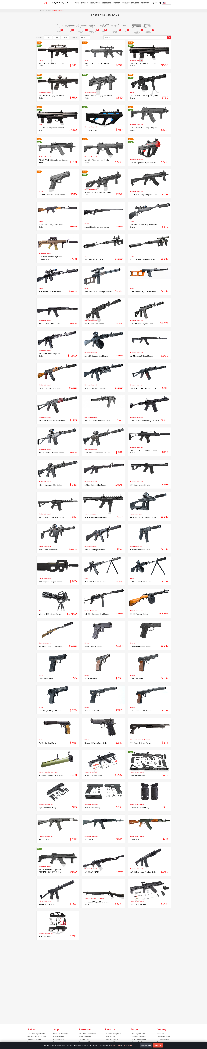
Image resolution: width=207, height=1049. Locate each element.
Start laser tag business (36, 1034)
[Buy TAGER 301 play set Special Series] (149, 179)
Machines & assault (136, 60)
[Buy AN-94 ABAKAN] (103, 861)
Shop (77, 3)
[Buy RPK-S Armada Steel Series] (149, 566)
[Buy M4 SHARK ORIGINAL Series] (58, 504)
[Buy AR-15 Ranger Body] (149, 762)
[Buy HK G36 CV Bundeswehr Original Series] (149, 437)
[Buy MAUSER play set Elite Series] (103, 212)
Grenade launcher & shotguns (140, 740)
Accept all (158, 1045)
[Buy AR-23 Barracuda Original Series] (149, 859)
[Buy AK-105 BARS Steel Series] (58, 310)
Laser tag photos (111, 1039)
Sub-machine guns (91, 92)
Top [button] (56, 37)
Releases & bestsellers (87, 1034)
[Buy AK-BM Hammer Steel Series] (103, 341)
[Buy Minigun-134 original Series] (58, 600)
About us (160, 1034)
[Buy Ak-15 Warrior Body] (149, 892)
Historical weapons (91, 611)
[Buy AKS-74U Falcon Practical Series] (58, 405)
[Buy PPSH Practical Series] (149, 599)
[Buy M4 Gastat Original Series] (149, 728)
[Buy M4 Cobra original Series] (149, 469)
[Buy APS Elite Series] (149, 663)
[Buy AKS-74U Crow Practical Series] (149, 373)
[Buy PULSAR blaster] (103, 117)
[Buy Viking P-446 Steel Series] (149, 631)
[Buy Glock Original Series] (103, 631)
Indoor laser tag (59, 1039)
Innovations (95, 3)
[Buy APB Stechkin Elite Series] (149, 695)
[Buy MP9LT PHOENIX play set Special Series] (103, 85)
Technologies (84, 1039)
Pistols (41, 191)
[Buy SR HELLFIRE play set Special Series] (58, 52)
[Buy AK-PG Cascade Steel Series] (103, 373)
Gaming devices (85, 1036)
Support (116, 3)
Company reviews (163, 1039)
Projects (135, 3)
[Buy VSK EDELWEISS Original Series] (103, 276)
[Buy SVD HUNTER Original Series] (149, 244)
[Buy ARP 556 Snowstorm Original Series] (149, 405)
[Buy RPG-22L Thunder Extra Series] (58, 760)
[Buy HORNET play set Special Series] (58, 181)
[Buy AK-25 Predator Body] (103, 762)
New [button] (65, 37)
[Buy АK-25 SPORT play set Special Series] (103, 149)
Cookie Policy (116, 1045)
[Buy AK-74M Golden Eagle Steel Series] (58, 341)
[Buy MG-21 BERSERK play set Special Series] (149, 85)
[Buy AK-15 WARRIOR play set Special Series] (149, 115)
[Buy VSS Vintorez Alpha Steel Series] (149, 273)
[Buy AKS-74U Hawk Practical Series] (103, 402)
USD (167, 3)
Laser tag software (138, 1034)
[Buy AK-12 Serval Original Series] (149, 310)
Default (83, 37)
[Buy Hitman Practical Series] (103, 695)
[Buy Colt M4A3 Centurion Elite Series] (103, 437)
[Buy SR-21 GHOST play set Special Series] (103, 52)
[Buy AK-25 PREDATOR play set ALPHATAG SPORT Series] (58, 859)
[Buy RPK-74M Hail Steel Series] (103, 566)
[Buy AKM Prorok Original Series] (149, 341)
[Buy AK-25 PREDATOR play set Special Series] (58, 149)
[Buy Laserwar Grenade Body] (149, 792)
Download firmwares (138, 1036)
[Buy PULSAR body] (58, 923)
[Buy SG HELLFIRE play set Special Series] (58, 117)
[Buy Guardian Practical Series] (149, 534)
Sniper (41, 60)
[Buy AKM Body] (149, 824)
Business (84, 3)
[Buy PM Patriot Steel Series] (58, 728)
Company (125, 3)
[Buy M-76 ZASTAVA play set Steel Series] (58, 210)
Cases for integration (91, 772)
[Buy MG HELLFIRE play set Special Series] (58, 85)
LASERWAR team (163, 1036)
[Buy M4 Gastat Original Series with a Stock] (103, 893)
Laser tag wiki (110, 1036)
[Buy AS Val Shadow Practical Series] (58, 437)
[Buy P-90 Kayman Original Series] (58, 566)
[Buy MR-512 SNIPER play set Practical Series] (149, 212)
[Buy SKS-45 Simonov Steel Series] (58, 630)
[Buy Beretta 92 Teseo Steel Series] (103, 728)
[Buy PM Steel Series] (103, 663)
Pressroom (106, 3)
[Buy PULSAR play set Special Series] (149, 149)
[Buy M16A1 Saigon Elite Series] (103, 470)
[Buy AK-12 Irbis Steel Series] (103, 310)
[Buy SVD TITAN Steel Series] (103, 244)
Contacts (145, 3)
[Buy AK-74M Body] (103, 824)
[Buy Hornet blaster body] (103, 791)
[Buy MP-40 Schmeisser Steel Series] (103, 599)
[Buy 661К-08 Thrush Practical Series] (149, 502)
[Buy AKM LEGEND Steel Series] (58, 373)
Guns (132, 92)
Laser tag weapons (60, 1034)
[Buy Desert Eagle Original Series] (58, 695)
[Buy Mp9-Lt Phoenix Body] (58, 792)
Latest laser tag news (113, 1034)
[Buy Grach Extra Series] (58, 663)
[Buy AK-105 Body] (58, 824)
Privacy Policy (128, 1045)
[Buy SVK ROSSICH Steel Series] (58, 276)
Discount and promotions (36, 1036)
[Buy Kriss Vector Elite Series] (58, 534)
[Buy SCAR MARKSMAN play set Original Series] (58, 244)
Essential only (146, 1045)
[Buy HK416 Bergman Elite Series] (58, 470)
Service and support (138, 1039)
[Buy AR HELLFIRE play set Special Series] (149, 52)
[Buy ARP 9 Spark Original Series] (103, 504)
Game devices (58, 1036)
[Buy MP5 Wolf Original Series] (103, 534)
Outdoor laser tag (34, 1039)
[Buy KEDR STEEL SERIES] (58, 891)
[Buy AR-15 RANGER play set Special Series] (103, 181)
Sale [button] (48, 37)
